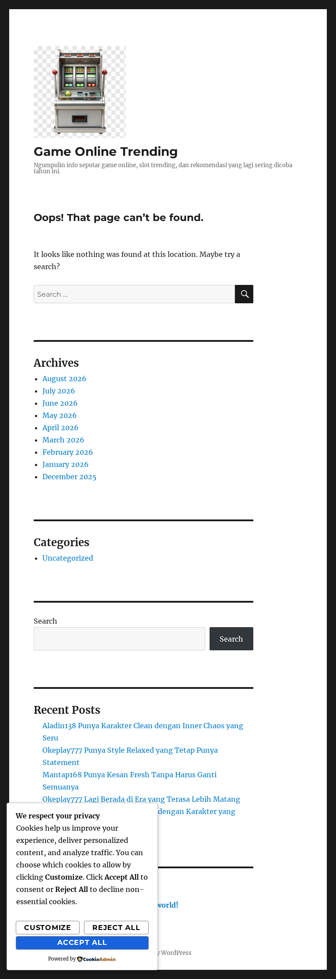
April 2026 (60, 427)
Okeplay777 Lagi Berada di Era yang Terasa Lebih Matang (141, 799)
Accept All (82, 942)
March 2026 (63, 439)
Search (45, 621)
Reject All (116, 927)
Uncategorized (67, 558)
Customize (47, 927)
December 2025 (69, 476)
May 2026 (59, 415)
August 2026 (64, 378)
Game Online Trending (106, 151)
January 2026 (65, 464)
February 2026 (67, 452)
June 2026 (60, 403)
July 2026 (58, 390)
